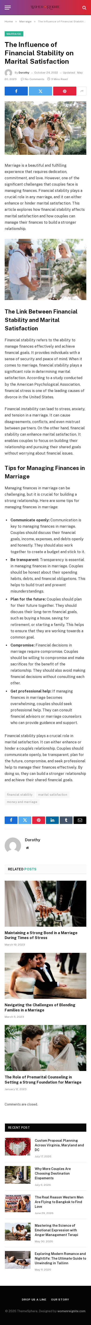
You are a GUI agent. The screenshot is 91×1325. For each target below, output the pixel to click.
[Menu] (8, 7)
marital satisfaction (52, 794)
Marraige (14, 33)
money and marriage (22, 802)
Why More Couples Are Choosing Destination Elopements (53, 1173)
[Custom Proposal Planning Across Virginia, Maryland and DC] (18, 1146)
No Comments (34, 79)
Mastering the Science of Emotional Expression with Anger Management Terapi (56, 1230)
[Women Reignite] (45, 7)
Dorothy (24, 72)
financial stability (19, 794)
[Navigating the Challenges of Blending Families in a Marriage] (45, 976)
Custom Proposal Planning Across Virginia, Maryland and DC (59, 1145)
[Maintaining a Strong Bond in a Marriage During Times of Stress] (45, 904)
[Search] (83, 7)
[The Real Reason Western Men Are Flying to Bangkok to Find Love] (18, 1203)
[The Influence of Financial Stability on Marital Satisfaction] (45, 128)
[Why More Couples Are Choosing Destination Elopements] (18, 1175)
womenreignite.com (71, 1311)
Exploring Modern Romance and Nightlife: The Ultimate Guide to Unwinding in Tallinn (60, 1258)
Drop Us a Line (34, 1299)
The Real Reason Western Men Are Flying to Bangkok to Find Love (59, 1201)
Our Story (60, 1299)
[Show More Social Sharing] (81, 91)
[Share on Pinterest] (64, 91)
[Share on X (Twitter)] (40, 91)
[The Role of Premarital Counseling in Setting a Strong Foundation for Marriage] (45, 1048)
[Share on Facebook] (16, 91)
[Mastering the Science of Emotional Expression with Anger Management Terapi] (18, 1231)
